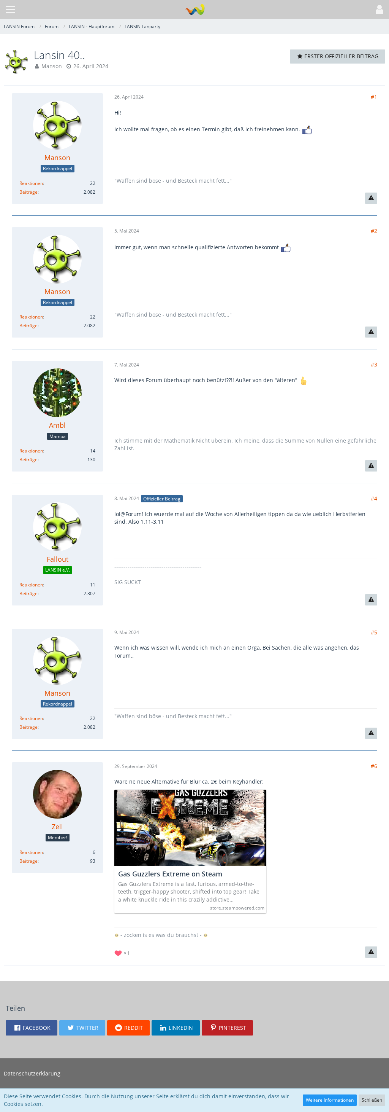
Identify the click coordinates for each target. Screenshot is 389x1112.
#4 (374, 498)
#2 (374, 230)
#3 (374, 364)
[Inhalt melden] (371, 198)
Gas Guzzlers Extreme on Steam (170, 874)
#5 (374, 632)
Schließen (372, 1100)
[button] (10, 9)
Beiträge (28, 192)
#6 (374, 765)
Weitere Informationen (330, 1100)
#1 (374, 96)
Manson (51, 66)
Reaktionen (31, 183)
